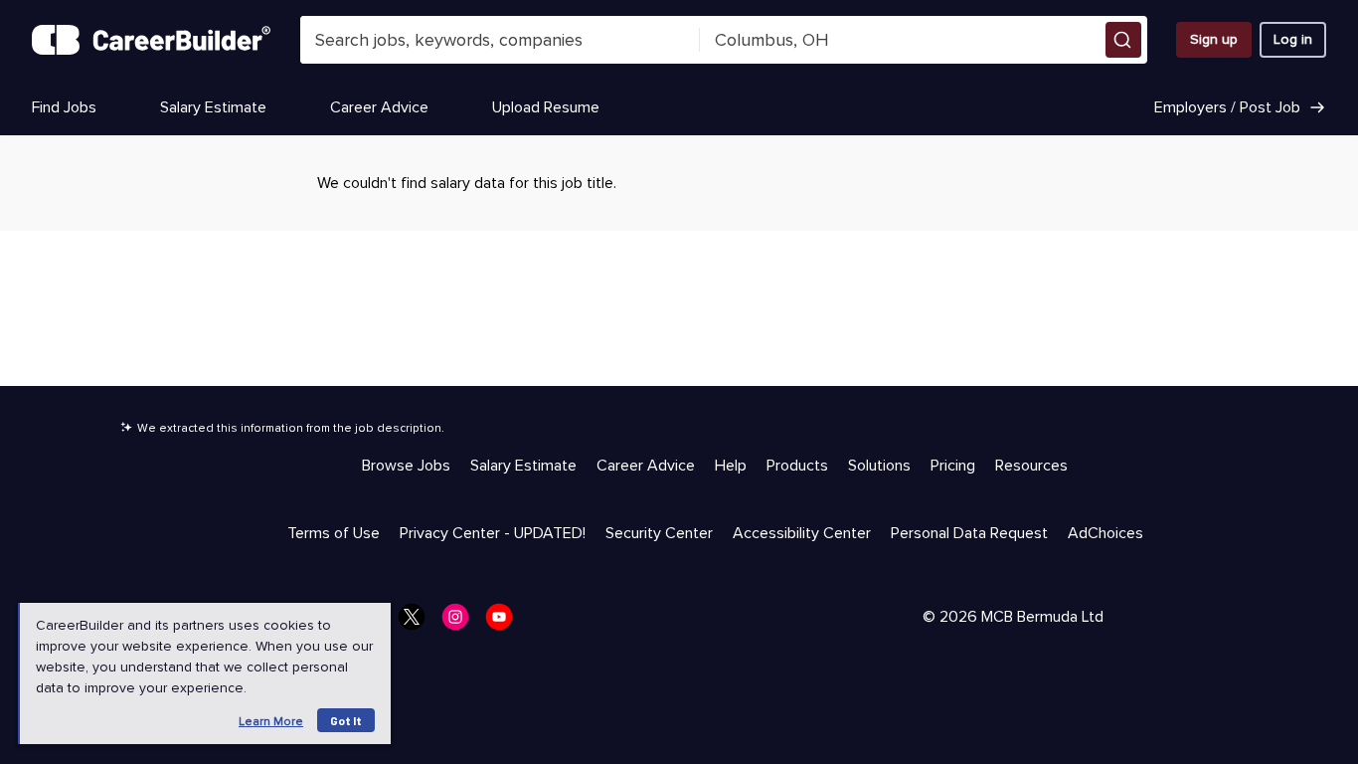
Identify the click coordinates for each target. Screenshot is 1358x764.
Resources (1031, 466)
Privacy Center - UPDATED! (493, 533)
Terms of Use (333, 533)
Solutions (879, 466)
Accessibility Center (802, 533)
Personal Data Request (969, 533)
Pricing (953, 466)
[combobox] (500, 40)
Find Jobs (64, 107)
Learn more (271, 721)
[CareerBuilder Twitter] (417, 623)
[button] (1123, 40)
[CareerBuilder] (151, 40)
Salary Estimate (213, 107)
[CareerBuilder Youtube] (505, 623)
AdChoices (1105, 533)
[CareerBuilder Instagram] (461, 623)
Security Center (659, 533)
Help (731, 466)
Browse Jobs (406, 466)
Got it (346, 720)
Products (797, 466)
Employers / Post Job (1227, 107)
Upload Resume (545, 107)
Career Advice (379, 107)
